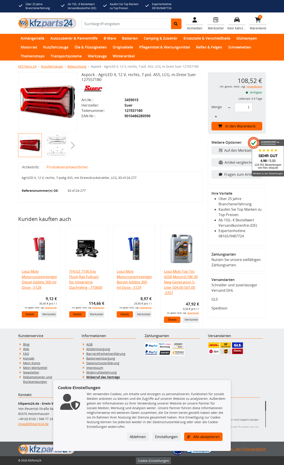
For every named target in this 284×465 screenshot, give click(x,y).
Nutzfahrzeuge (55, 47)
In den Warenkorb (240, 126)
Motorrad (29, 47)
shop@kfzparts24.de (33, 424)
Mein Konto (31, 363)
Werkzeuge (97, 56)
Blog (26, 344)
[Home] (47, 23)
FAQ (26, 354)
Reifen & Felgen (209, 47)
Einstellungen (166, 436)
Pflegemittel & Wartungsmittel (164, 47)
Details (30, 314)
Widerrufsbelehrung (101, 372)
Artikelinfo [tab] (30, 167)
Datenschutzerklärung (102, 363)
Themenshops (33, 56)
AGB (89, 344)
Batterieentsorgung (100, 358)
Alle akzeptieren (206, 436)
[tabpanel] (110, 187)
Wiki (26, 349)
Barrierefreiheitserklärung (105, 354)
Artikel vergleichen (240, 162)
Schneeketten (239, 47)
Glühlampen (246, 38)
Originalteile (123, 47)
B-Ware (110, 38)
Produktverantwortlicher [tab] (67, 167)
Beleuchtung (76, 66)
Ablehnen (138, 436)
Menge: (217, 107)
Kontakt (28, 358)
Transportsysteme (66, 56)
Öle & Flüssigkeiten (91, 47)
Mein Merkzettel (35, 368)
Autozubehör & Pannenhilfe (73, 38)
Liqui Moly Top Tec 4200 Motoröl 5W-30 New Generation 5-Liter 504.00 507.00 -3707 (181, 282)
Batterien (130, 38)
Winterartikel (124, 56)
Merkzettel (49, 314)
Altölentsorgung (98, 349)
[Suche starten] (176, 23)
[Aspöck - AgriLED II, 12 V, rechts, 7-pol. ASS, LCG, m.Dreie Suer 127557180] (48, 102)
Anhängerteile (32, 38)
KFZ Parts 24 (27, 66)
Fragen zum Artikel (239, 174)
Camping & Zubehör (161, 38)
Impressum (94, 368)
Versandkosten (51, 307)
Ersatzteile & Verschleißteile (206, 38)
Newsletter (31, 372)
